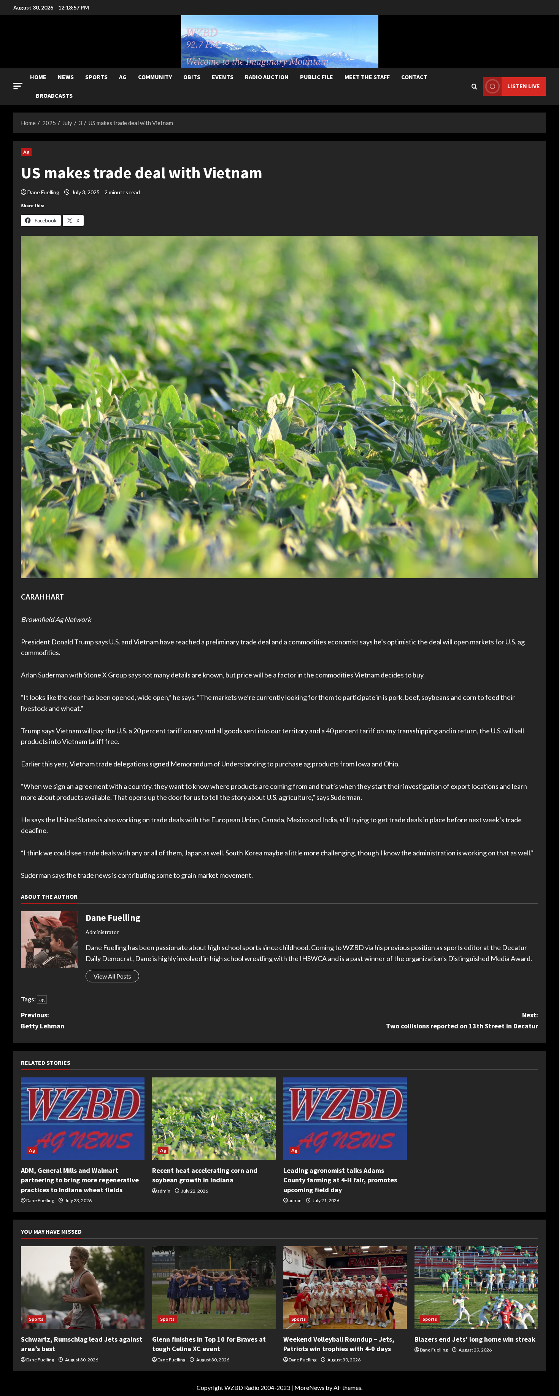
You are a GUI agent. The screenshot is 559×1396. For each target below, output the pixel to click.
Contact (414, 77)
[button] (17, 86)
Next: (462, 1020)
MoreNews (309, 1387)
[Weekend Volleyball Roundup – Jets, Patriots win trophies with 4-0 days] (345, 1287)
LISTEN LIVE (523, 86)
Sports (96, 77)
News (66, 77)
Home (38, 77)
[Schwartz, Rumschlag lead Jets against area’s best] (83, 1287)
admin (163, 1191)
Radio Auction (267, 77)
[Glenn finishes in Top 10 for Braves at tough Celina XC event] (214, 1287)
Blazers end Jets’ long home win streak (474, 1339)
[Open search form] (474, 86)
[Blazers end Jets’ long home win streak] (476, 1287)
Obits (191, 77)
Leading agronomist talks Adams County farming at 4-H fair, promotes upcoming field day (340, 1180)
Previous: (42, 1020)
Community (155, 77)
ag (41, 999)
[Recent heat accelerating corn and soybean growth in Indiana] (214, 1118)
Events (222, 77)
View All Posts (112, 976)
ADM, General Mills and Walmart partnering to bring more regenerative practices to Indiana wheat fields (80, 1180)
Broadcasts (54, 95)
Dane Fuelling (43, 192)
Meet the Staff (367, 77)
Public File (316, 77)
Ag (123, 77)
